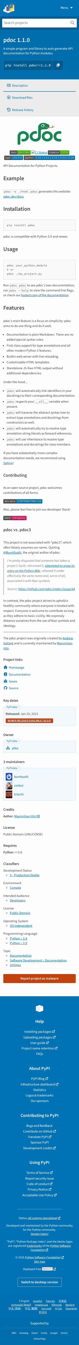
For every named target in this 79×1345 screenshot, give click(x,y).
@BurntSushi (12, 552)
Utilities (15, 965)
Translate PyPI (38, 1136)
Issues (13, 681)
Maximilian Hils (25, 816)
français (50, 1301)
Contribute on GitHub (37, 1131)
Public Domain (20, 913)
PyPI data (12, 707)
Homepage (16, 667)
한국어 (43, 1312)
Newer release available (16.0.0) (29, 721)
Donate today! (39, 1234)
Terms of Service (37, 1172)
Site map (39, 1262)
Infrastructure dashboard (38, 1084)
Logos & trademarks (39, 1095)
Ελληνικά (57, 1305)
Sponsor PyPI (40, 1142)
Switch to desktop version (39, 1282)
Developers (17, 900)
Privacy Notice (38, 1189)
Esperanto (71, 1308)
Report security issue (39, 1178)
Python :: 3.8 (18, 938)
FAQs (39, 1053)
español (37, 1301)
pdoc (15, 748)
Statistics (39, 1089)
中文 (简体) (15, 1308)
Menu (64, 7)
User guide (37, 1042)
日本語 (62, 1301)
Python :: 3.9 (18, 943)
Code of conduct (38, 1183)
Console (15, 887)
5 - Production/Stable (25, 875)
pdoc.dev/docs (13, 196)
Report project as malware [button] (39, 978)
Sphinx (8, 463)
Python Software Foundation (51, 1248)
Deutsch (70, 1305)
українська (41, 1305)
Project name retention (38, 1048)
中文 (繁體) (31, 1308)
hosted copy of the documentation (44, 295)
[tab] (39, 86)
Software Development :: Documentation (38, 960)
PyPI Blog (38, 1078)
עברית (58, 1308)
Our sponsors (39, 1100)
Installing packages (37, 1031)
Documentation (20, 674)
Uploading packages (37, 1037)
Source (13, 688)
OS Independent (21, 925)
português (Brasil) (21, 1305)
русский (46, 1308)
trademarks (34, 1246)
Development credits (37, 1148)
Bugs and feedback (39, 1125)
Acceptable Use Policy (37, 1195)
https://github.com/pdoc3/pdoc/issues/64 (46, 589)
